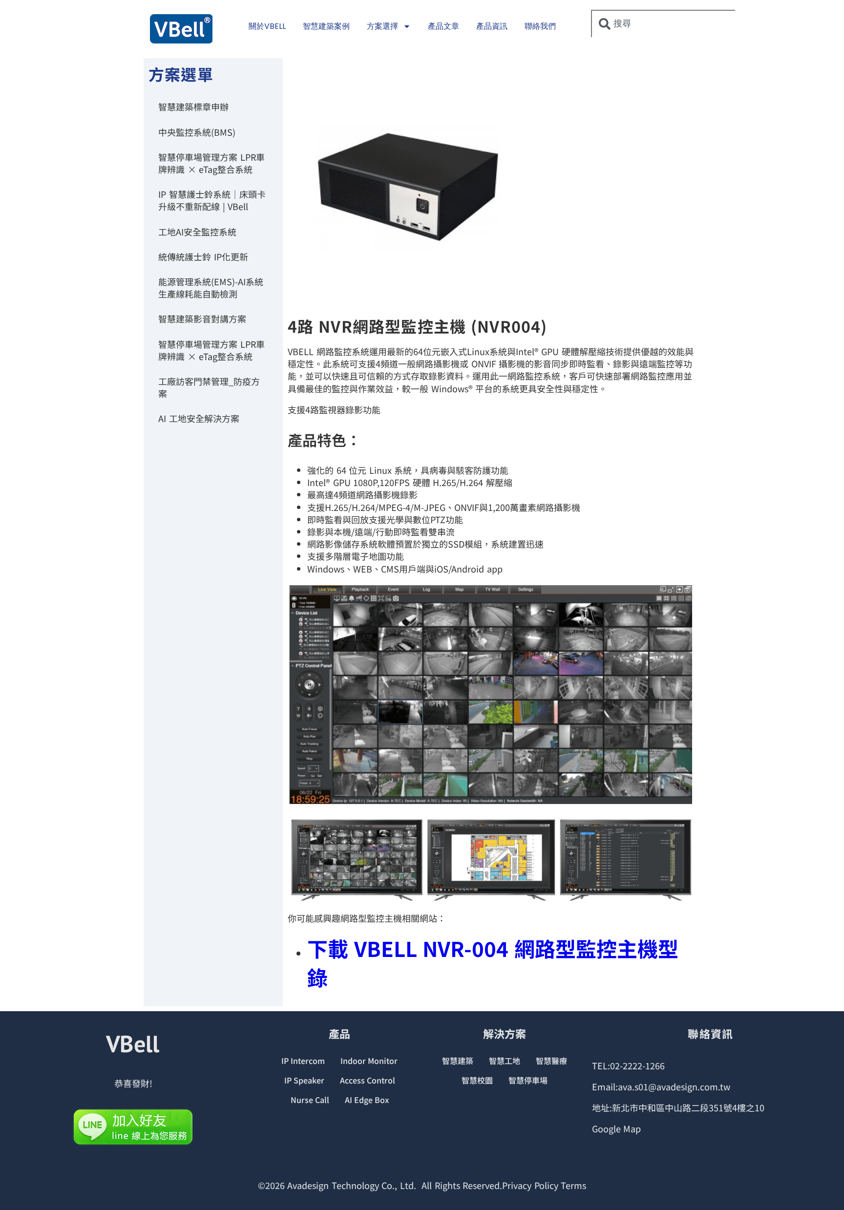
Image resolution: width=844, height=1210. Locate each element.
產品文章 (443, 26)
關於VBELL (267, 26)
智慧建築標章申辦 (193, 106)
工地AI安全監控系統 (197, 231)
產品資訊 (491, 26)
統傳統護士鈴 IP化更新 (203, 256)
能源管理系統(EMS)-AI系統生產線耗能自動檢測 (210, 287)
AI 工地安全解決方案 (198, 418)
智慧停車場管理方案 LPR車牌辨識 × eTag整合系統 (211, 162)
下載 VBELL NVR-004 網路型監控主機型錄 (492, 962)
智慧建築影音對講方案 (202, 318)
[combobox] (663, 24)
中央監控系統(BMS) (196, 132)
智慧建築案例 (326, 26)
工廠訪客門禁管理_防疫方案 (209, 387)
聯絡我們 (540, 26)
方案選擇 (382, 26)
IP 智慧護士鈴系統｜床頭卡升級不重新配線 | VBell (212, 200)
